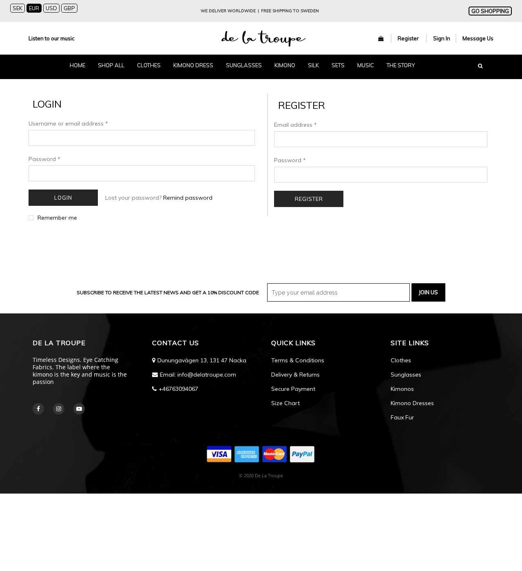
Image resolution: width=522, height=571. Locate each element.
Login (63, 197)
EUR (34, 8)
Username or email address (68, 123)
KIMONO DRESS (193, 65)
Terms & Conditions (297, 360)
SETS (338, 65)
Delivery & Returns (295, 374)
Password (44, 159)
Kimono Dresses (412, 403)
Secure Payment (293, 388)
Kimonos (402, 388)
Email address (295, 124)
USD (51, 8)
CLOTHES (149, 65)
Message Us (477, 38)
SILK (313, 65)
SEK (17, 8)
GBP (69, 8)
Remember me (57, 217)
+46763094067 (178, 388)
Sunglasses (406, 374)
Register (409, 38)
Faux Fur (402, 417)
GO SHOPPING (490, 11)
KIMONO (284, 65)
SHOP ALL (111, 65)
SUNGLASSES (244, 65)
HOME (77, 65)
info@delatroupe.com (206, 374)
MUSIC (365, 65)
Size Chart (285, 403)
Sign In (441, 38)
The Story (401, 65)
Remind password (187, 197)
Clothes (401, 360)
